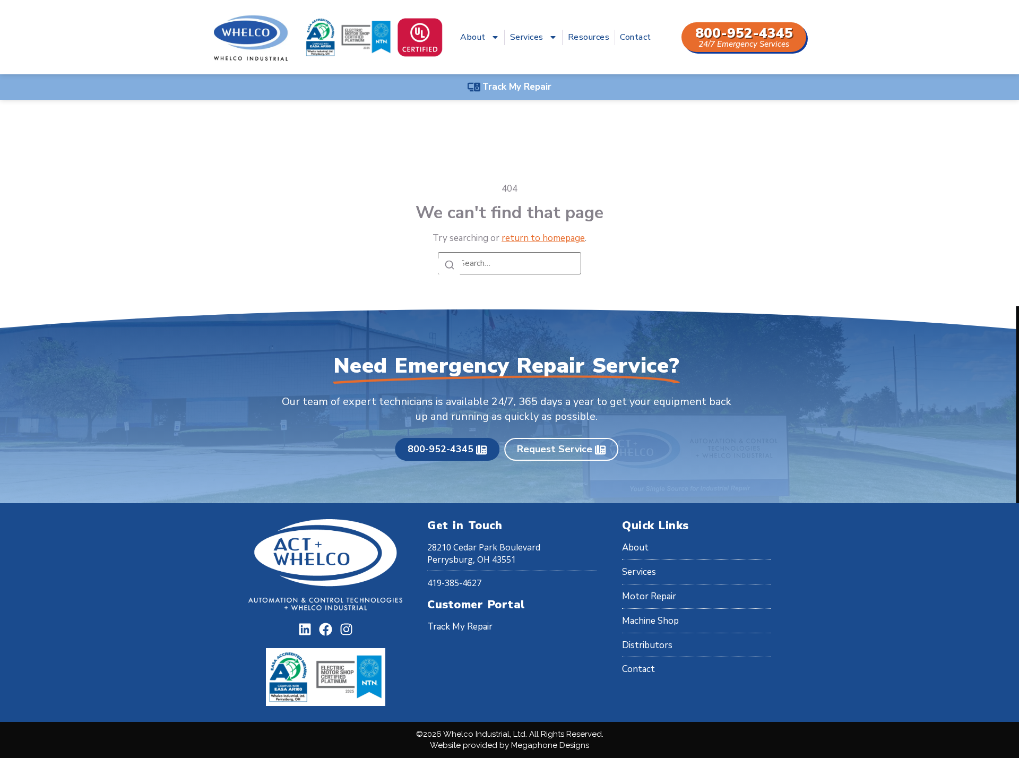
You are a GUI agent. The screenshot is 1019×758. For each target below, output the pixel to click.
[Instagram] (346, 629)
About (473, 37)
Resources (589, 37)
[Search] (449, 265)
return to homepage (543, 238)
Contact (635, 37)
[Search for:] (509, 263)
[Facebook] (325, 629)
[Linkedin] (305, 629)
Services (526, 37)
